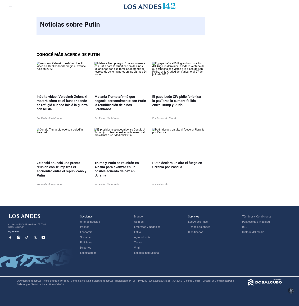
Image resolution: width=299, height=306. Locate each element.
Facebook (10, 237)
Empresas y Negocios (147, 227)
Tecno (138, 242)
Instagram (18, 237)
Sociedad (86, 237)
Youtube (43, 237)
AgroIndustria (142, 237)
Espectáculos (88, 252)
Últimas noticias (90, 221)
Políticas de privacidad (256, 221)
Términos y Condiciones (256, 216)
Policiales (86, 242)
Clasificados (195, 232)
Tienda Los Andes (199, 227)
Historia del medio (253, 232)
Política (84, 227)
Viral (137, 247)
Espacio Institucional (147, 252)
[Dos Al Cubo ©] (265, 284)
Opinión (139, 221)
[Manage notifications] (291, 290)
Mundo (138, 216)
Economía (86, 232)
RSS (244, 227)
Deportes (85, 247)
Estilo (137, 232)
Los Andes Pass (198, 221)
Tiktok (27, 237)
